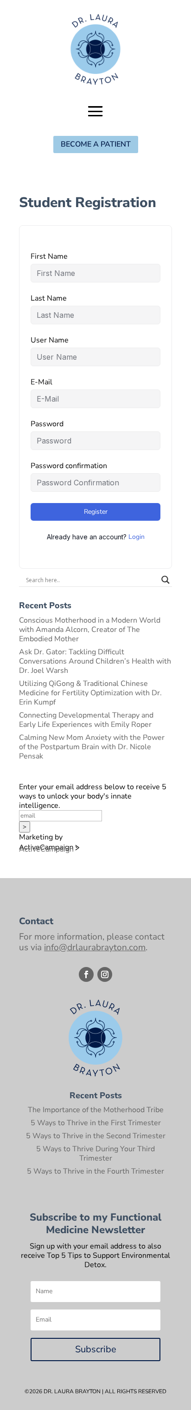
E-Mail (41, 382)
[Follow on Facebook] (86, 974)
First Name (49, 256)
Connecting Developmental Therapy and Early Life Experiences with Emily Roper (86, 720)
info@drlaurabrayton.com (95, 947)
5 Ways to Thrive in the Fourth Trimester (95, 1171)
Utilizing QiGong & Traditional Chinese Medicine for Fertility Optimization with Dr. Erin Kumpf (90, 692)
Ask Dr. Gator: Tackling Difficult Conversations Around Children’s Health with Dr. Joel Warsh (95, 661)
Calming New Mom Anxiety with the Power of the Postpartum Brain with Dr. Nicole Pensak (92, 746)
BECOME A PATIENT (96, 144)
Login (136, 536)
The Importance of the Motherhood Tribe (96, 1110)
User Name (50, 340)
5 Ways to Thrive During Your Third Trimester (95, 1153)
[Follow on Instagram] (104, 974)
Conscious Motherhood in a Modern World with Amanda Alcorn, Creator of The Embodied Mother (89, 629)
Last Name (49, 298)
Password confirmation (69, 465)
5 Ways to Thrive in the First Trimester (96, 1123)
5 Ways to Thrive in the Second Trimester (96, 1136)
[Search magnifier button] (165, 579)
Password (47, 424)
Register (96, 511)
